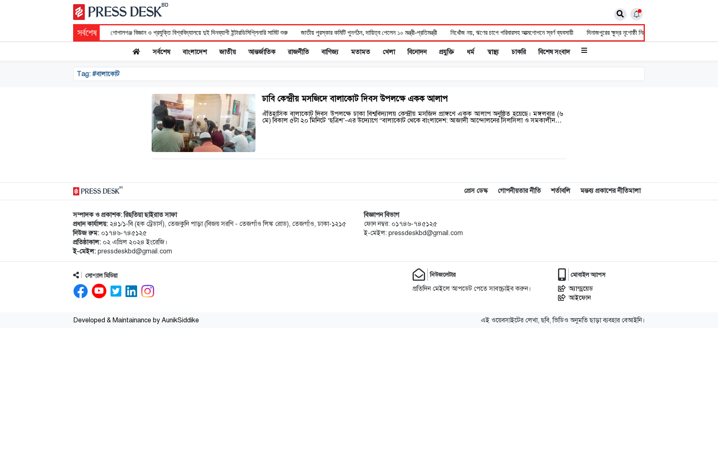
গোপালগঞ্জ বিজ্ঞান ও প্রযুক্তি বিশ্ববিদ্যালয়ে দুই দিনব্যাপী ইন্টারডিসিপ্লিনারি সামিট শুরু (199, 32)
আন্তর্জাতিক (261, 52)
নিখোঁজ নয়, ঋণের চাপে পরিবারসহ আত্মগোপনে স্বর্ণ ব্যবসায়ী (511, 32)
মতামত (360, 52)
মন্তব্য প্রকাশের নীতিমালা (610, 191)
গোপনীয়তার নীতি (519, 191)
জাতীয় (227, 52)
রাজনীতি (298, 52)
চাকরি (518, 52)
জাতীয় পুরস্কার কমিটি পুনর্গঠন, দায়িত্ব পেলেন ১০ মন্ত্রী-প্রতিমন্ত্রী (369, 32)
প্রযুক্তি (446, 52)
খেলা (389, 52)
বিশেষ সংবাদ (554, 52)
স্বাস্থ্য (493, 52)
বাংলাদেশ (195, 52)
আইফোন (580, 298)
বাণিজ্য (330, 52)
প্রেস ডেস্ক (476, 191)
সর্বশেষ (161, 52)
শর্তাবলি (560, 191)
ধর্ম (471, 52)
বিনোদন (417, 52)
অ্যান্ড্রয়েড (581, 289)
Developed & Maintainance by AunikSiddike (136, 320)
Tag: (98, 74)
